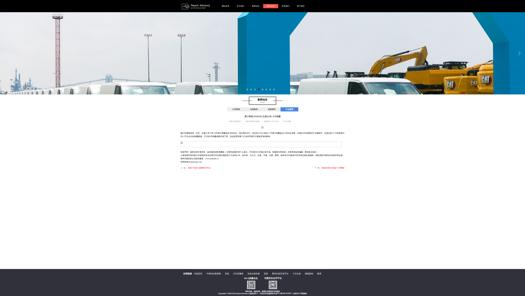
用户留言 (301, 6)
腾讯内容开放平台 (280, 274)
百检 (227, 274)
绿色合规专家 (253, 274)
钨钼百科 (198, 274)
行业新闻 (289, 109)
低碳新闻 (271, 109)
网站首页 (225, 6)
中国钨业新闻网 (213, 274)
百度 (266, 274)
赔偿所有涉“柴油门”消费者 (330, 168)
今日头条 (297, 274)
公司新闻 (236, 109)
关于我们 (240, 6)
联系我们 (286, 6)
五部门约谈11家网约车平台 (195, 168)
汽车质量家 (238, 274)
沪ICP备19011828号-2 (284, 293)
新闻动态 (255, 6)
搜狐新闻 (309, 274)
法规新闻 (254, 109)
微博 (319, 274)
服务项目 (271, 6)
